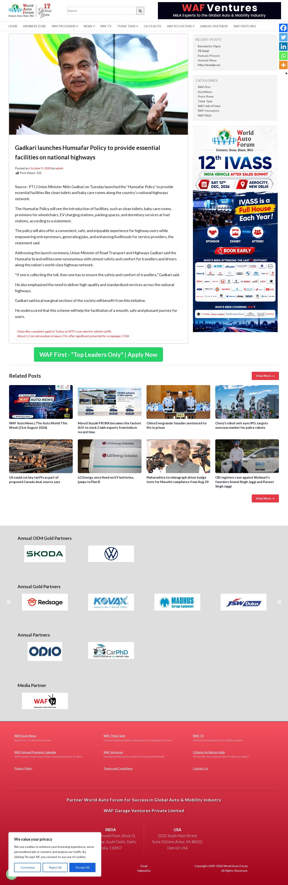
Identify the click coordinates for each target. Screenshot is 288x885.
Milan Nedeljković (209, 65)
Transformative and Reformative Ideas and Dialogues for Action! (138, 738)
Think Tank (126, 26)
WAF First (204, 87)
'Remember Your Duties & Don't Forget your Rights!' (221, 754)
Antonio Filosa (207, 60)
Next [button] (279, 602)
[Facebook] (283, 28)
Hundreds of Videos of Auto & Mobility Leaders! (218, 738)
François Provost (209, 55)
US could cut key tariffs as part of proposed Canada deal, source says (41, 456)
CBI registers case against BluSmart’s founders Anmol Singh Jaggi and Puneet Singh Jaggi (247, 456)
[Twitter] (283, 37)
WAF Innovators (208, 110)
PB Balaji (203, 51)
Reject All (55, 867)
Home (13, 26)
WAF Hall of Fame (209, 106)
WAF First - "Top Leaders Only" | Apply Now (98, 354)
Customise (27, 867)
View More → (265, 375)
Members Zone (34, 26)
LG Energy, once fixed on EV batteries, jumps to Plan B (109, 456)
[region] (54, 854)
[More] (283, 65)
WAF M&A (204, 115)
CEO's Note (152, 26)
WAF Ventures (245, 26)
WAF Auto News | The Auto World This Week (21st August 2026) (41, 402)
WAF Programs (63, 26)
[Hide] (286, 73)
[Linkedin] (283, 46)
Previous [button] (9, 602)
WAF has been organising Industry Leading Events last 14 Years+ (48, 754)
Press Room (206, 96)
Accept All (82, 867)
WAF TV (106, 26)
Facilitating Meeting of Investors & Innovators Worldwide (134, 754)
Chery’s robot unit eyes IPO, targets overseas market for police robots (247, 402)
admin (59, 168)
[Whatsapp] (283, 56)
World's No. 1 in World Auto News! (32, 738)
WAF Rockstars (179, 26)
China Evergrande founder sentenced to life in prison (178, 402)
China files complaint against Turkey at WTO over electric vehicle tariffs (64, 331)
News (88, 26)
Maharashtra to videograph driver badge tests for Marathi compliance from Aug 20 (178, 456)
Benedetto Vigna (209, 46)
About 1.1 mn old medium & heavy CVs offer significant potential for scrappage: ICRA (73, 336)
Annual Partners (214, 26)
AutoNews (205, 92)
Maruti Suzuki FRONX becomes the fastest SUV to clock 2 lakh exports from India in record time (109, 402)
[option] (45, 553)
